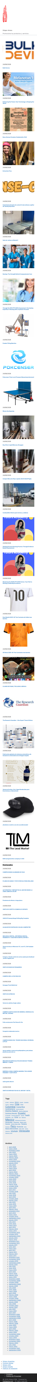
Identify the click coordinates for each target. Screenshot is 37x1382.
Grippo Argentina (8, 1361)
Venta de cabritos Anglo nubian (12, 1003)
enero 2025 (13, 1159)
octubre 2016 (13, 1191)
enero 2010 (13, 1277)
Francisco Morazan (15, 1115)
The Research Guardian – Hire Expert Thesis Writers (18, 720)
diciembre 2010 (14, 1257)
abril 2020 (12, 1181)
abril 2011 (12, 1250)
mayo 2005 (13, 1327)
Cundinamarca (10, 1109)
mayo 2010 (13, 1270)
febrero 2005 (13, 1330)
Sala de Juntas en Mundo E (10, 240)
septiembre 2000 (15, 1350)
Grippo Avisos (7, 30)
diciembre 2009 (14, 1279)
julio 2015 (12, 1202)
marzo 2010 (13, 1273)
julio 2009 (12, 1288)
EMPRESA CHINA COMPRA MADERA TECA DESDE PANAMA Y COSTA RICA (17, 1072)
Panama (24, 1124)
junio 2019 (12, 1183)
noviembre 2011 (14, 1243)
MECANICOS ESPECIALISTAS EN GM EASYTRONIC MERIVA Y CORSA (17, 1061)
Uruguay (14, 1131)
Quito (25, 1126)
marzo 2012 (13, 1240)
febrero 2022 (13, 1174)
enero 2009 (13, 1297)
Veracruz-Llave (8, 1133)
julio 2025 (12, 1152)
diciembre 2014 (14, 1211)
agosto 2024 (13, 1163)
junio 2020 (12, 1179)
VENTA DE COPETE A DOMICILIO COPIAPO (15, 909)
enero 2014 (13, 1215)
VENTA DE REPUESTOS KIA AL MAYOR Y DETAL (17, 1090)
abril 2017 (12, 1190)
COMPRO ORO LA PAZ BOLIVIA (12, 976)
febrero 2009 (13, 1295)
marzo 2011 (13, 1252)
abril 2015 (12, 1207)
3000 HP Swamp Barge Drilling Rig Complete (16, 918)
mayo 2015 (13, 1206)
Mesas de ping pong (8, 411)
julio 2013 (12, 1222)
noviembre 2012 (14, 1232)
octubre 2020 (13, 1177)
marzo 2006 (13, 1321)
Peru (13, 1126)
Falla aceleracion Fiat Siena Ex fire (13, 1022)
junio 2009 (12, 1289)
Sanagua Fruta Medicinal (10, 985)
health (27, 1115)
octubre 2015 (13, 1199)
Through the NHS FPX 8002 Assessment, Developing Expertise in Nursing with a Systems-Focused (18, 308)
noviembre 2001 (14, 1348)
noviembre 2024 (14, 1161)
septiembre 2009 (15, 1284)
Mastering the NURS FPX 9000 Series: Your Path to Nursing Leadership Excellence (17, 582)
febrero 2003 (13, 1343)
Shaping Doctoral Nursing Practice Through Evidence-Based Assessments (18, 547)
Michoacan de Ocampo (20, 1120)
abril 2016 (12, 1197)
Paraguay (7, 1126)
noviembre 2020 (14, 1175)
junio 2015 (12, 1204)
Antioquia (12, 1102)
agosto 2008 (13, 1302)
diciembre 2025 (14, 1150)
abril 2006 (12, 1320)
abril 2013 (12, 1227)
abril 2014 (12, 1213)
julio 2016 (12, 1193)
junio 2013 (12, 1223)
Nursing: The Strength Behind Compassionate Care (17, 274)
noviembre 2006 (14, 1316)
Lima (16, 1117)
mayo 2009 (13, 1291)
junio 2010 (12, 1268)
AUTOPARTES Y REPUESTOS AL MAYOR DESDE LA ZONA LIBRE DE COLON (17, 890)
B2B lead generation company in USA (13, 858)
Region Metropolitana (11, 1128)
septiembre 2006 (15, 1318)
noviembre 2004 (14, 1334)
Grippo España (8, 1367)
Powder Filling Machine (9, 343)
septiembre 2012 (14, 1236)
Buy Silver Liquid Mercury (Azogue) (13, 445)
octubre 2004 (13, 1336)
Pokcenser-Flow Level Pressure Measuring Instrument (18, 377)
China (21, 1104)
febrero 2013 (13, 1229)
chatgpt (12, 1104)
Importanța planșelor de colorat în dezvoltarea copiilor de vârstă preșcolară (18, 205)
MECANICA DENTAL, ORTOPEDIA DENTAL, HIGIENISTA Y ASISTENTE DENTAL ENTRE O (15, 936)
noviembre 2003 (14, 1341)
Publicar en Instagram (10, 1368)
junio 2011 (12, 1247)
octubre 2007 (13, 1305)
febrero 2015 (13, 1209)
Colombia (10, 1106)
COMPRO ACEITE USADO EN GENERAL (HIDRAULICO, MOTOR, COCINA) (18, 1012)
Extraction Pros (7, 171)
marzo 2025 (13, 1156)
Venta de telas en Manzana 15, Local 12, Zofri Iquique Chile (18, 947)
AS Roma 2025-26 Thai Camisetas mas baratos (16, 652)
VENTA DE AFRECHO (9, 994)
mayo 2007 (13, 1311)
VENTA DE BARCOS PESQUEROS (12, 967)
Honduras (8, 1117)
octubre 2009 (13, 1282)
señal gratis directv (8, 1081)
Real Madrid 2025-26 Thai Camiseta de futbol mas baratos (17, 618)
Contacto (9, 1374)
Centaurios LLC (8, 1381)
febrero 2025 (13, 1158)
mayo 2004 (13, 1338)
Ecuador (22, 1113)
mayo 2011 (12, 1248)
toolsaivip (7, 1131)
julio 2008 (12, 1304)
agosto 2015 (13, 1200)
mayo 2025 (13, 1154)
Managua (24, 1117)
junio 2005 (12, 1325)
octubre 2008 (13, 1298)
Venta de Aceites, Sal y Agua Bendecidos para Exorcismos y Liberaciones (16, 790)
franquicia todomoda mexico (11, 1031)
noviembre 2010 (14, 1259)
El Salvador (8, 1115)
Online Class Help (15, 1124)
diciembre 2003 (14, 1339)
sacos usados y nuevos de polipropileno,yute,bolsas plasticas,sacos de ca (18, 1051)
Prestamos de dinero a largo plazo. (13, 900)
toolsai (26, 1128)
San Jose (21, 1128)
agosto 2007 (13, 1307)
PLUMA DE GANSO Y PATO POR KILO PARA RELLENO (18, 881)
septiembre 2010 (14, 1263)
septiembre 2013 (14, 1218)
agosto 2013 (13, 1220)
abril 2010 (12, 1272)
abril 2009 (12, 1293)
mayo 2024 (13, 1168)
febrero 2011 (13, 1254)
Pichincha (20, 1126)
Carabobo (26, 1102)
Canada (21, 1102)
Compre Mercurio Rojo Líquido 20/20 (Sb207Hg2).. (17, 478)
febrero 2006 (13, 1323)
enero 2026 (13, 1149)
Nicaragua (16, 1122)
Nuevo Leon (23, 1122)
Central (7, 1104)
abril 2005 (12, 1329)
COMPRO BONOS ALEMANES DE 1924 (14, 872)
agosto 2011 (13, 1245)
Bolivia (17, 1102)
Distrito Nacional (23, 1111)
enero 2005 (13, 1332)
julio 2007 (12, 1309)
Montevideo (9, 1122)
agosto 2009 (13, 1286)
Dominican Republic (11, 1113)
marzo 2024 (13, 1172)
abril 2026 (12, 1147)
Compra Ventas (8, 1363)
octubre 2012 (13, 1234)
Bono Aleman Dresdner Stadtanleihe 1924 (15, 137)
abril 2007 (12, 1313)
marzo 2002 (13, 1346)
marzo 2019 (13, 1184)
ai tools (7, 1102)
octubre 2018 (13, 1186)
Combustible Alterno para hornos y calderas (15, 512)
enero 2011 (12, 1256)
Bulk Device (6, 68)
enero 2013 (13, 1231)
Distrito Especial (20, 1109)
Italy (12, 1117)
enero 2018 (13, 1188)
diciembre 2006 (14, 1314)
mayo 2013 (13, 1225)
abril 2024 (12, 1170)
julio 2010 (12, 1266)
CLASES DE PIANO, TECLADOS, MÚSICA (14, 686)
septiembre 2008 (15, 1300)
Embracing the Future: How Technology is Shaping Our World (18, 102)
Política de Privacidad (13, 1376)
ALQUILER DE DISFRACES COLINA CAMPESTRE (17, 927)
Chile (17, 1104)
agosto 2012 (13, 1238)
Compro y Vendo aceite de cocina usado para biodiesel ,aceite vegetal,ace (18, 957)
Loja (20, 1117)
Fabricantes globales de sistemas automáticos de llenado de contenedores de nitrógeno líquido (17, 754)
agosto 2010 (13, 1264)
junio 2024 (12, 1166)
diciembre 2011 (14, 1241)
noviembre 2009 (14, 1281)
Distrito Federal (11, 1111)
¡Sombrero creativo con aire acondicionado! (15, 825)
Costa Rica (20, 1107)
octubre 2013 (13, 1216)
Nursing (7, 1124)
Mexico (9, 1119)
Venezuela (24, 1130)
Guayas (22, 1115)
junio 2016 (12, 1195)
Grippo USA (7, 1365)
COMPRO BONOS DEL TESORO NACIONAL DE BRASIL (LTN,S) (18, 1040)
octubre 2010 (13, 1261)
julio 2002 (12, 1345)
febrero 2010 (13, 1275)
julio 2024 (12, 1165)
